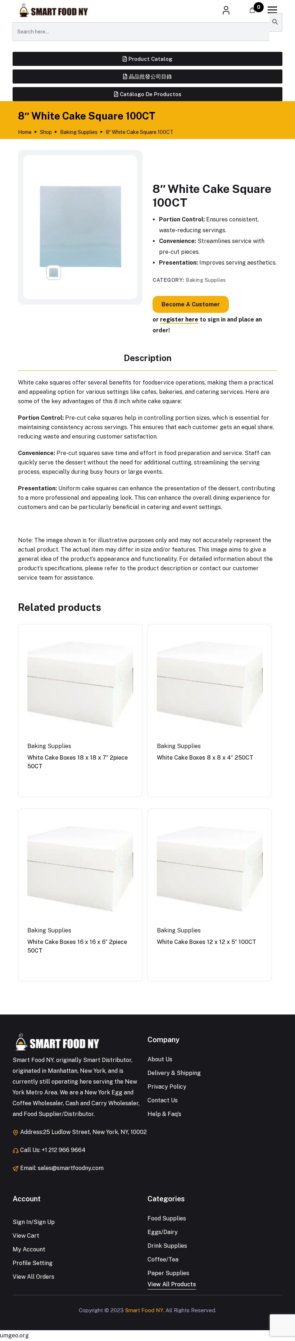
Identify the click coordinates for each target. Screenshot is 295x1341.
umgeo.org (14, 1335)
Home (25, 132)
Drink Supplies (167, 1245)
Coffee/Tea (163, 1259)
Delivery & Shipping (174, 1073)
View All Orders (33, 1276)
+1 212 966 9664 (64, 1150)
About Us (160, 1059)
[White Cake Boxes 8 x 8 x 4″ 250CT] (210, 686)
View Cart (26, 1235)
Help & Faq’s (164, 1114)
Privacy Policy (167, 1086)
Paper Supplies (168, 1273)
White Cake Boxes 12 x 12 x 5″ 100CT (206, 942)
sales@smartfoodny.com (71, 1168)
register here (179, 319)
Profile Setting (33, 1263)
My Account (29, 1249)
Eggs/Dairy (163, 1232)
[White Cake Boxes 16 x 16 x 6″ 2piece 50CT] (80, 871)
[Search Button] (275, 22)
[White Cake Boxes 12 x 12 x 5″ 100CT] (210, 871)
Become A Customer (191, 304)
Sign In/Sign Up (34, 1222)
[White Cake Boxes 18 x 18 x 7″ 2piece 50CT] (80, 686)
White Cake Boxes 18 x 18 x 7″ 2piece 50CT (77, 762)
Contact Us (163, 1100)
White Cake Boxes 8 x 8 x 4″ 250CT (205, 757)
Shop (46, 132)
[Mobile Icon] (272, 9)
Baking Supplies (78, 132)
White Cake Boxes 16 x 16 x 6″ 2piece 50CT (77, 946)
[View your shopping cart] (252, 10)
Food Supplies (167, 1218)
